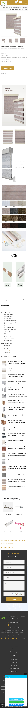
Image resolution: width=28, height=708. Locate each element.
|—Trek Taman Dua (8, 316)
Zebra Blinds (24, 6)
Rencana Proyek (14, 651)
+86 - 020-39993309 (15, 627)
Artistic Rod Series (6, 312)
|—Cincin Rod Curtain (8, 335)
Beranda (14, 6)
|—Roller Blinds (6, 352)
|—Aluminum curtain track (10, 320)
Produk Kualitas (14, 646)
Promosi (14, 649)
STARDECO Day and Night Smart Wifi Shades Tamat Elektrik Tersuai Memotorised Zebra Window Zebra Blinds (16, 434)
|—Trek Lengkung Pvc (9, 318)
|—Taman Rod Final (7, 340)
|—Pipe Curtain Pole (7, 336)
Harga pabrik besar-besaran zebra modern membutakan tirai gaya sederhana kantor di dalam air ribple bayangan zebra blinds (17, 375)
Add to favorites (8, 68)
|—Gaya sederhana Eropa (10, 329)
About (14, 655)
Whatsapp (16, 702)
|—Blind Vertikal (6, 348)
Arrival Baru (14, 643)
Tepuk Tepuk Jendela (6, 343)
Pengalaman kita (14, 662)
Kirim (14, 599)
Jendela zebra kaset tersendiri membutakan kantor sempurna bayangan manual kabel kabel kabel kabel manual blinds (16, 461)
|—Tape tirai (5, 333)
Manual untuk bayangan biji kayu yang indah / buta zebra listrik (16, 487)
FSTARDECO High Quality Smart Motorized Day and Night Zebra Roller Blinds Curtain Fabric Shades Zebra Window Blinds (17, 395)
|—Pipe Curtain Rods (7, 323)
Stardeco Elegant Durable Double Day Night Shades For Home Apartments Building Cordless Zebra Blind (17, 428)
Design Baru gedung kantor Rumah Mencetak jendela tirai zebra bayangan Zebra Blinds (17, 448)
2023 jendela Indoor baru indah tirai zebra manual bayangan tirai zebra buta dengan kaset (17, 480)
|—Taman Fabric (6, 345)
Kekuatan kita (14, 665)
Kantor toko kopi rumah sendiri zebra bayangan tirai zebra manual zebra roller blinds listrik (17, 454)
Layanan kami (14, 659)
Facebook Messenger (16, 704)
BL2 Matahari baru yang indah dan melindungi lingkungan (16, 388)
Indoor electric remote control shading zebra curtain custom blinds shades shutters (17, 474)
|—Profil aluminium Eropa (10, 322)
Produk (18, 6)
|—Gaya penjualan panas (9, 325)
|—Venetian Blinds (7, 347)
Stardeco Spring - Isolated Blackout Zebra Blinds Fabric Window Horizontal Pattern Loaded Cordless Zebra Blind (16, 408)
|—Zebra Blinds (8, 350)
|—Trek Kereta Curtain (8, 314)
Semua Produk (4, 310)
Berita (23, 639)
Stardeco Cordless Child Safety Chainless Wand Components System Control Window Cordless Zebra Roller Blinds (17, 415)
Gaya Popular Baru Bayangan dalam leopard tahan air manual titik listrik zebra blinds (17, 467)
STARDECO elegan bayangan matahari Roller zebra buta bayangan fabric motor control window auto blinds (17, 362)
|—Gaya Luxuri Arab (9, 327)
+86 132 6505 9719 (15, 625)
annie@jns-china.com (15, 622)
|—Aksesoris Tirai (7, 331)
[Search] (23, 300)
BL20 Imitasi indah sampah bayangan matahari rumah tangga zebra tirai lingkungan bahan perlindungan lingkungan (17, 382)
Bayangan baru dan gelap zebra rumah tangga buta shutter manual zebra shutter (17, 369)
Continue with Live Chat (16, 699)
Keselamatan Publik (14, 668)
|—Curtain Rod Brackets (8, 338)
